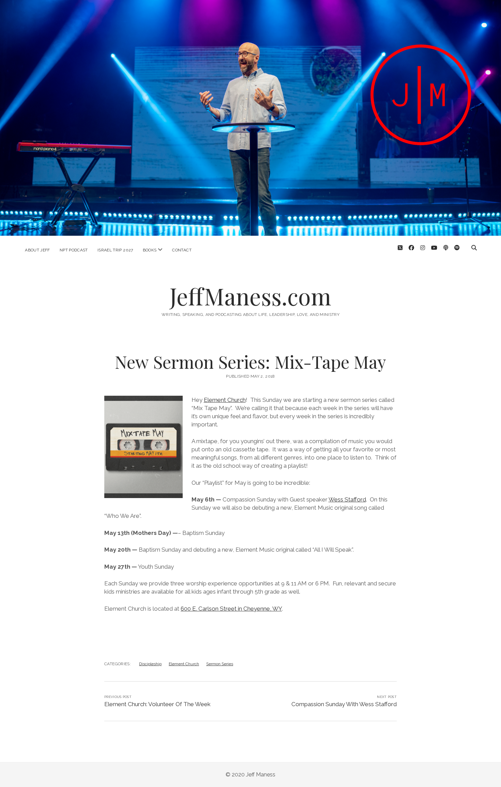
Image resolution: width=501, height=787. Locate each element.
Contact (182, 250)
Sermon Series (219, 663)
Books (150, 250)
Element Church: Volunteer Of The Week (157, 704)
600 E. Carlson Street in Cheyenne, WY (231, 608)
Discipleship (150, 663)
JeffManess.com (250, 296)
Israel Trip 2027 (115, 250)
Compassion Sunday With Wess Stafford (344, 704)
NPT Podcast (74, 250)
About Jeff (37, 250)
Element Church (225, 399)
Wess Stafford (347, 499)
